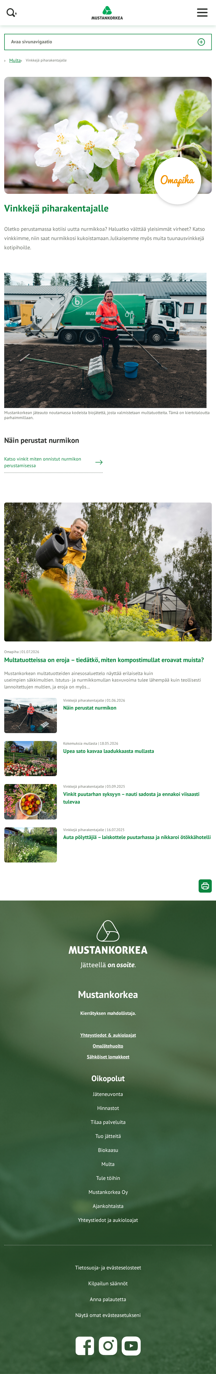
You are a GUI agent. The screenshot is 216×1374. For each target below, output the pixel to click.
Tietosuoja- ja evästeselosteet (108, 1267)
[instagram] (108, 1346)
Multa (15, 60)
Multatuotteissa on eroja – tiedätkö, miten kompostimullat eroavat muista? (104, 660)
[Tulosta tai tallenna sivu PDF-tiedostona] (205, 886)
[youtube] (131, 1346)
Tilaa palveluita (108, 1122)
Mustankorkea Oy (108, 1192)
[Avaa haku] (12, 12)
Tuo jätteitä (108, 1136)
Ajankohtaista (108, 1206)
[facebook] (84, 1346)
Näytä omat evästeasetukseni (108, 1315)
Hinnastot (108, 1108)
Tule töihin (108, 1178)
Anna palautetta (108, 1299)
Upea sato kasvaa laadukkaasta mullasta (108, 751)
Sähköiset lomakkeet (108, 1057)
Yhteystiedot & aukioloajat (108, 1035)
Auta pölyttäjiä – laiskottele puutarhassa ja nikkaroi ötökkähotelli (137, 837)
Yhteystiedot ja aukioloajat (108, 1220)
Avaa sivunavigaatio (31, 42)
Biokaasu (108, 1150)
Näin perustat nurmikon (89, 707)
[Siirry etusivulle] (107, 12)
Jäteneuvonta (108, 1094)
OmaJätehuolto (108, 1046)
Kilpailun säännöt (108, 1283)
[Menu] (202, 12)
